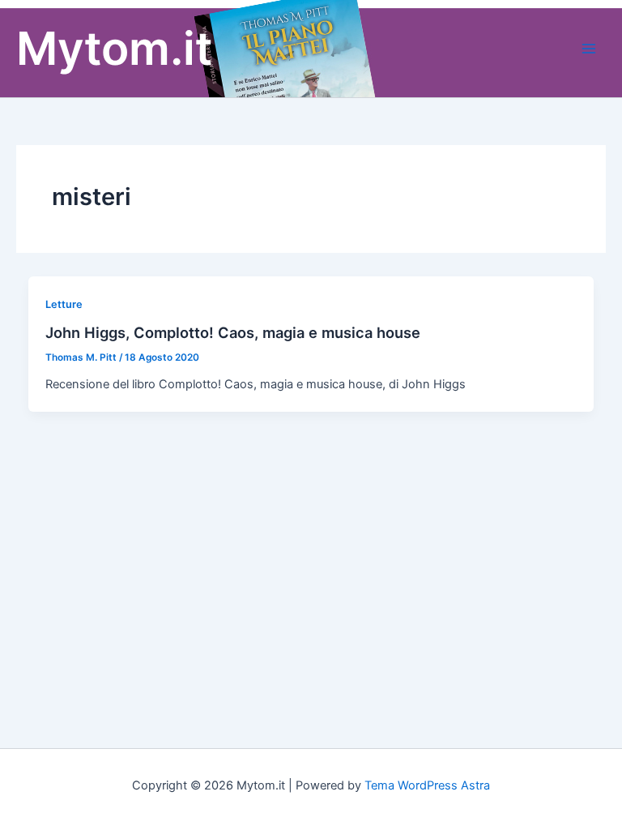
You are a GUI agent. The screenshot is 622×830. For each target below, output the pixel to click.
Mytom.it (114, 48)
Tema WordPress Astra (427, 785)
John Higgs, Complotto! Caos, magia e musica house (232, 332)
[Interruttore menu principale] (589, 49)
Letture (64, 304)
